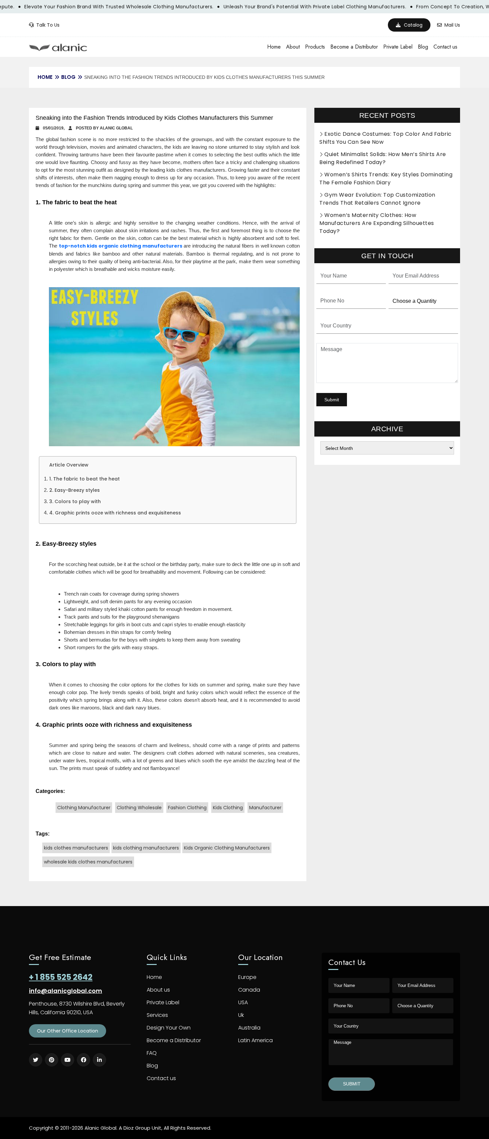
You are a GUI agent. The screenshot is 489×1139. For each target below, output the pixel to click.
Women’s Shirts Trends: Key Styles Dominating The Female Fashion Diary (385, 178)
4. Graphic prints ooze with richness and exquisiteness (115, 512)
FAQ (152, 1053)
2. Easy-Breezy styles (74, 490)
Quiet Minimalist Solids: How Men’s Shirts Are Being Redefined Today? (382, 158)
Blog (423, 47)
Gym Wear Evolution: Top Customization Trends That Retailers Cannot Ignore (377, 199)
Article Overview (68, 465)
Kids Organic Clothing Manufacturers (227, 848)
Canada (249, 990)
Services (157, 1015)
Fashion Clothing (187, 807)
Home (274, 47)
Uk (241, 1015)
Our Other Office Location (67, 1031)
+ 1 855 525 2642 (60, 977)
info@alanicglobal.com (65, 991)
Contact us (445, 47)
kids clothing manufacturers (146, 848)
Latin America (255, 1040)
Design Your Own (169, 1028)
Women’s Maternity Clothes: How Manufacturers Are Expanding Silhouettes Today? (376, 223)
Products (315, 47)
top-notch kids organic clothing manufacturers (120, 246)
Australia (249, 1028)
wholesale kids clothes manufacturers (88, 861)
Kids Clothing (228, 807)
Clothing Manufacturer (83, 807)
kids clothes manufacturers (76, 848)
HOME (45, 77)
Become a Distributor (354, 47)
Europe (247, 977)
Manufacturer (265, 807)
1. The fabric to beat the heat (84, 478)
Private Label (397, 47)
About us (158, 990)
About (293, 47)
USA (243, 1002)
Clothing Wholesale (139, 807)
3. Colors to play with (75, 501)
